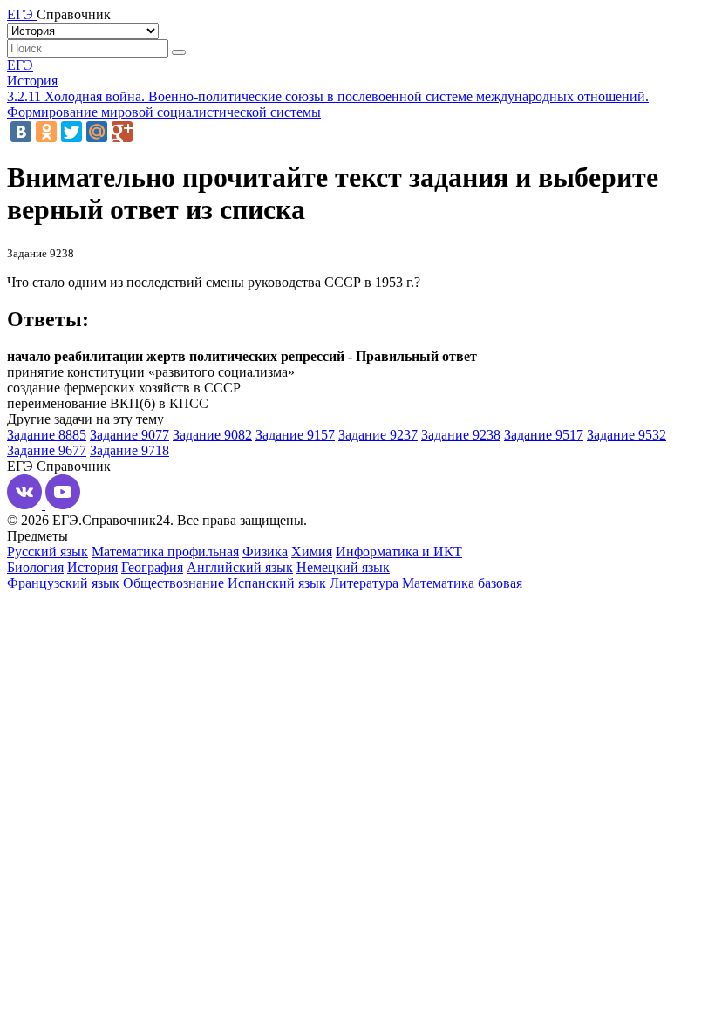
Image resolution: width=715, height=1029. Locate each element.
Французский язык (63, 583)
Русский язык (47, 551)
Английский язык (240, 567)
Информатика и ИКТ (399, 551)
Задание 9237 (378, 434)
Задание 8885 (46, 434)
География (152, 567)
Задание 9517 (543, 434)
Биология (35, 567)
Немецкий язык (343, 567)
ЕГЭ (20, 65)
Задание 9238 (460, 434)
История (32, 80)
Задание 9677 (46, 450)
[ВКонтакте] (20, 131)
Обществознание (173, 583)
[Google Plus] (122, 131)
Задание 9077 (129, 434)
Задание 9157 (295, 434)
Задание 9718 (129, 450)
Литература (364, 583)
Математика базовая (462, 583)
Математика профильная (165, 551)
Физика (265, 551)
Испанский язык (277, 583)
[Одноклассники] (46, 131)
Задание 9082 (212, 434)
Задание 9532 (626, 434)
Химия (311, 551)
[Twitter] (71, 131)
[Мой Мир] (96, 131)
